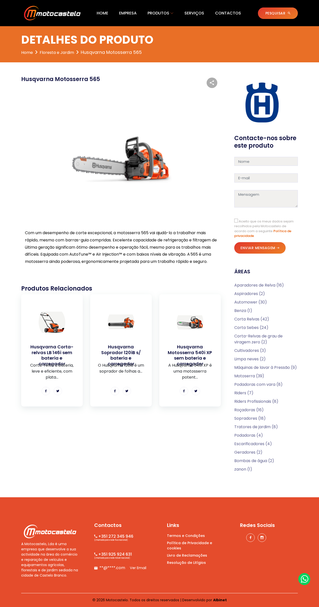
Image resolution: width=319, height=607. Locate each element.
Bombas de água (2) (254, 461)
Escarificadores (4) (253, 444)
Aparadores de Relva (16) (259, 285)
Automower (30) (250, 302)
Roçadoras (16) (249, 410)
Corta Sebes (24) (251, 327)
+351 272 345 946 (115, 536)
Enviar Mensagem (257, 247)
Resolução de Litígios (186, 562)
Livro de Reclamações (187, 555)
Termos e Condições (186, 535)
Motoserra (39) (249, 376)
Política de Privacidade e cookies (189, 545)
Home (102, 13)
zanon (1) (243, 469)
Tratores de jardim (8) (256, 427)
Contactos (228, 13)
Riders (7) (243, 393)
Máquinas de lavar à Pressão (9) (265, 367)
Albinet (220, 600)
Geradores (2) (248, 452)
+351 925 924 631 (114, 554)
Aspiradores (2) (249, 294)
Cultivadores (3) (250, 350)
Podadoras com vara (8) (258, 384)
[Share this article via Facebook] (46, 391)
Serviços (194, 13)
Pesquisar (276, 13)
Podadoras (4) (248, 435)
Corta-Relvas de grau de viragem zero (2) (258, 339)
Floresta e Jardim (57, 52)
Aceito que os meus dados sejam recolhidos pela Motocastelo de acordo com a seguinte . (264, 228)
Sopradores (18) (250, 418)
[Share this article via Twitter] (58, 391)
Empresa (128, 13)
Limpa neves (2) (250, 359)
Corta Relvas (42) (251, 319)
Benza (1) (243, 310)
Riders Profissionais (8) (256, 401)
